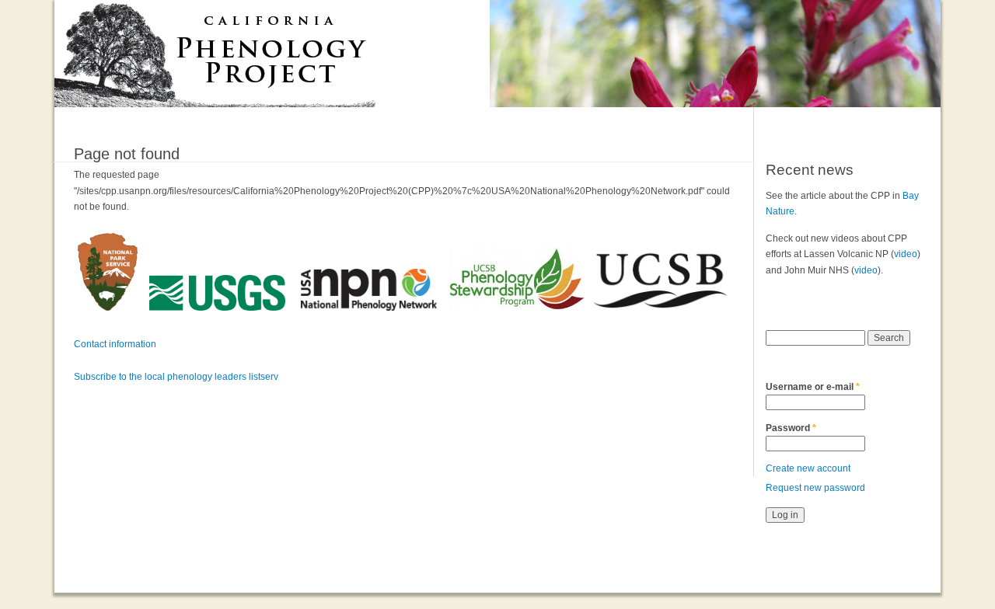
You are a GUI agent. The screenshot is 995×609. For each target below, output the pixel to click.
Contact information (115, 344)
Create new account (808, 468)
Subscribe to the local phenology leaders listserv (176, 376)
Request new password (815, 487)
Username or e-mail (813, 386)
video (905, 254)
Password (791, 428)
